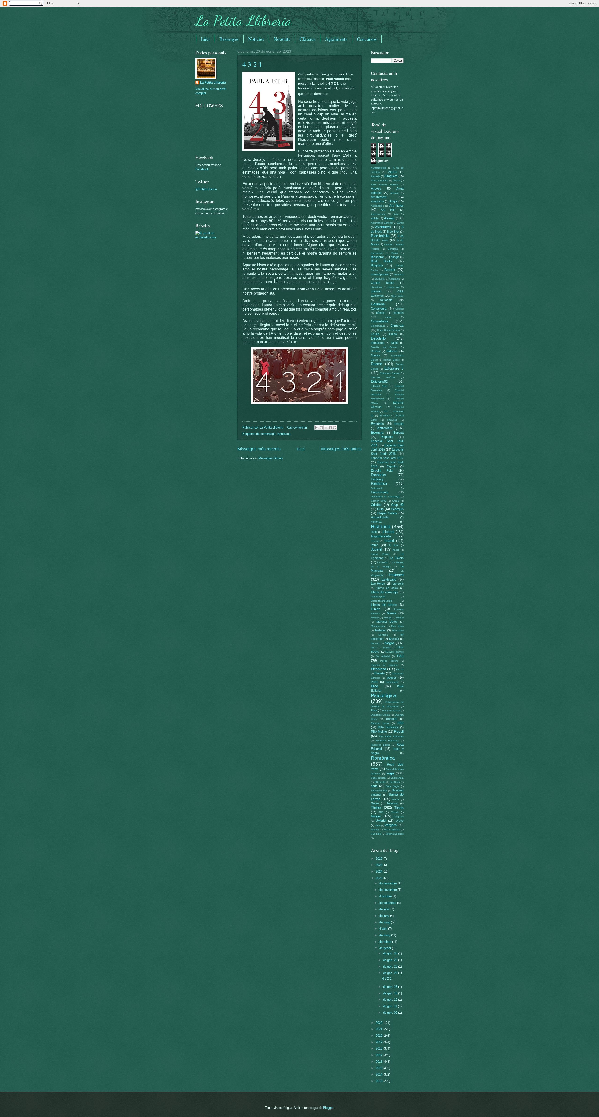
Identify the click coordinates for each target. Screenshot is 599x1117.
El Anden (385, 415)
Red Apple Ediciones (391, 736)
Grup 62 (397, 505)
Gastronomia (379, 492)
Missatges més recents (259, 449)
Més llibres (397, 626)
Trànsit (394, 812)
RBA (400, 723)
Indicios (375, 541)
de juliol (385, 909)
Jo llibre (393, 545)
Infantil (389, 541)
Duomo (376, 364)
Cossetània (379, 321)
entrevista (384, 428)
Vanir (377, 825)
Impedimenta (381, 536)
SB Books (380, 782)
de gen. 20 (390, 973)
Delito (394, 342)
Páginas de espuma (384, 665)
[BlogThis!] (321, 427)
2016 (379, 1061)
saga (390, 773)
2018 (379, 1048)
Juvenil (376, 549)
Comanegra (378, 308)
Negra (389, 643)
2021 (379, 1029)
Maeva (391, 613)
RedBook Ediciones (387, 740)
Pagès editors (389, 660)
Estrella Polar (382, 470)
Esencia (377, 432)
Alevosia (375, 176)
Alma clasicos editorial (384, 184)
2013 (379, 1081)
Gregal (395, 500)
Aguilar (392, 171)
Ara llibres (396, 205)
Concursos (367, 39)
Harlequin (397, 509)
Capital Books (382, 282)
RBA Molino (379, 731)
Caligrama (394, 278)
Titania (399, 808)
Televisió (392, 803)
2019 (379, 1042)
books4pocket (380, 274)
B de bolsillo (380, 236)
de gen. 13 (390, 999)
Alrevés (376, 188)
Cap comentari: (298, 427)
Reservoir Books (380, 744)
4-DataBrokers (378, 167)
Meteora (380, 630)
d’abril (383, 928)
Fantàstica (379, 483)
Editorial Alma (379, 386)
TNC (381, 812)
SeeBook (395, 782)
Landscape (388, 579)
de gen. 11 (390, 1006)
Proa (374, 686)
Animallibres (377, 205)
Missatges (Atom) (271, 458)
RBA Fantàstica (388, 727)
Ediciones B (394, 368)
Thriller (376, 808)
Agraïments (336, 39)
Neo (373, 647)
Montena (383, 634)
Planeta (379, 673)
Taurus (395, 799)
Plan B (400, 669)
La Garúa (382, 562)
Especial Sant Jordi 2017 (387, 458)
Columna (378, 304)
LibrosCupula (378, 596)
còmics (380, 312)
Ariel (396, 214)
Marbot (400, 617)
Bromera (399, 274)
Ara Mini (388, 209)
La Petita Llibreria (243, 20)
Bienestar (377, 257)
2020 (379, 1035)
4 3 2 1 (252, 64)
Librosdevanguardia (381, 600)
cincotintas (376, 287)
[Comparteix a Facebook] (330, 427)
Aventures (383, 227)
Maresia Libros (387, 621)
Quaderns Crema (380, 715)
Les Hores (378, 583)
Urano (400, 820)
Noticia (386, 647)
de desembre (388, 883)
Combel (399, 308)
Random (391, 719)
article (375, 218)
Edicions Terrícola (383, 377)
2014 (379, 1074)
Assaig (389, 218)
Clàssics (307, 39)
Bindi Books (381, 261)
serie (374, 786)
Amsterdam (379, 197)
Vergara (391, 825)
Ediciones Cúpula (389, 373)
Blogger (328, 1108)
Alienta (396, 180)
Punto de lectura (391, 710)
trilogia (376, 816)
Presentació (392, 682)
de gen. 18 (390, 986)
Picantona (378, 669)
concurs (399, 312)
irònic (374, 545)
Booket (389, 270)
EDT (386, 411)
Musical (394, 638)
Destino (376, 351)
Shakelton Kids (379, 790)
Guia (380, 509)
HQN (374, 532)
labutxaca (283, 434)
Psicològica (384, 695)
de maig (385, 922)
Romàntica (383, 758)
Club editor (397, 296)
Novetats (282, 39)
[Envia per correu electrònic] (316, 427)
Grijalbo (376, 505)
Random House (380, 723)
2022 (379, 1023)
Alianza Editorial (379, 180)
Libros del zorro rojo (384, 592)
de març (385, 935)
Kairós (396, 549)
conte (388, 317)
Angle (393, 201)
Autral (400, 223)
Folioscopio (377, 488)
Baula (394, 253)
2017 (379, 1055)
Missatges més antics (341, 449)
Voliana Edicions (395, 833)
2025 (379, 865)
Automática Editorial (382, 223)
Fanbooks (378, 475)
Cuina (393, 334)
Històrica (381, 526)
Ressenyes (229, 39)
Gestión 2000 (378, 500)
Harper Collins (387, 513)
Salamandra (397, 778)
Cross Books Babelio (388, 330)
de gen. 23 (390, 966)
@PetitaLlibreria (206, 189)
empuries (392, 419)
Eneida (399, 423)
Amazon (394, 193)
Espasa (398, 432)
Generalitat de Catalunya (385, 496)
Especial (387, 437)
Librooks (398, 583)
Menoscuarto (378, 626)
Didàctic (391, 351)
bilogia (395, 257)
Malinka (375, 617)
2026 (379, 858)
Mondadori (398, 630)
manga (387, 617)
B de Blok (393, 231)
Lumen (375, 609)
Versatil (375, 829)
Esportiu (392, 466)
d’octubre (386, 896)
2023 (379, 878)
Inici (205, 39)
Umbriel (381, 820)
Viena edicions (392, 829)
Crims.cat (397, 325)
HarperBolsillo (380, 517)
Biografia (377, 265)
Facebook (202, 169)
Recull (399, 731)
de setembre (388, 903)
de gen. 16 (390, 993)
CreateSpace (378, 326)
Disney (375, 355)
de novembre (388, 889)
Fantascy (377, 479)
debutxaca (377, 342)
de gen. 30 (390, 953)
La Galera (397, 558)
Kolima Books (380, 554)
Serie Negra (392, 786)
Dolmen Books (391, 360)
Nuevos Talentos (394, 652)
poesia (391, 677)
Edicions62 (379, 381)
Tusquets (399, 816)
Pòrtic (374, 682)
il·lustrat (388, 532)
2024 (379, 871)
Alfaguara (390, 176)
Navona (375, 643)
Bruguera (380, 278)
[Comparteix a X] (325, 427)
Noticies (256, 39)
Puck (374, 710)
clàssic (376, 291)
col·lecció (386, 300)
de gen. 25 (390, 960)
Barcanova (377, 253)
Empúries (377, 423)
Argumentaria (378, 214)
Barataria (393, 249)
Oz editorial (383, 656)
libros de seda (387, 588)
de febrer (385, 941)
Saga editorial (378, 778)
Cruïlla (375, 334)
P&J (400, 656)
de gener (385, 948)
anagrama (377, 201)
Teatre (375, 803)
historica (376, 521)
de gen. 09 (390, 1012)
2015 (379, 1068)
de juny (384, 915)
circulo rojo (394, 287)
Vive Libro (376, 833)
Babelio (388, 244)
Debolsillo (378, 338)
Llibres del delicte (384, 605)
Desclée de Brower (384, 347)
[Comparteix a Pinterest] (334, 427)
